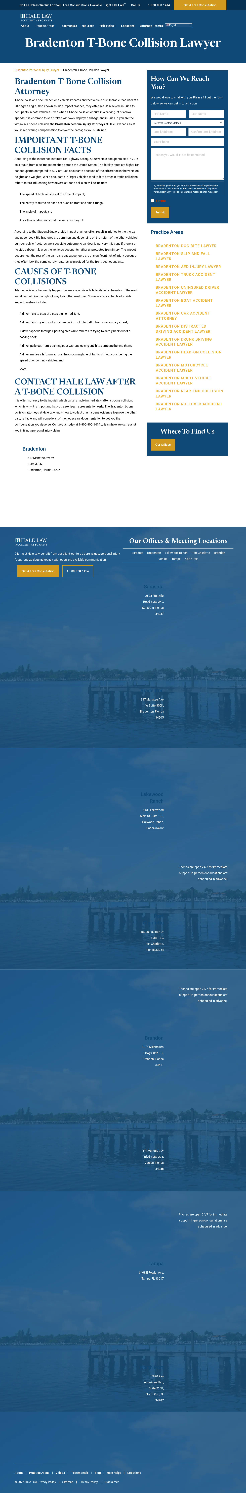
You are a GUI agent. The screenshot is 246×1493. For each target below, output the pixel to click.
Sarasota (154, 587)
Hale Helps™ (108, 26)
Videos (60, 1472)
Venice (156, 1142)
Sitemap (67, 1482)
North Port (152, 1367)
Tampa (156, 1263)
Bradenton (34, 449)
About (25, 26)
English (172, 25)
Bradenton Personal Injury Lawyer (37, 70)
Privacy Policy (47, 1482)
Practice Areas (44, 26)
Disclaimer (112, 1482)
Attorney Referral (151, 26)
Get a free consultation (38, 571)
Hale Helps (114, 1472)
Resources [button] (87, 26)
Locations (128, 26)
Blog (98, 1472)
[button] (31, 26)
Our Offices (163, 444)
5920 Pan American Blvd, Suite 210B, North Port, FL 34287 (154, 1388)
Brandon (154, 1038)
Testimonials (68, 26)
